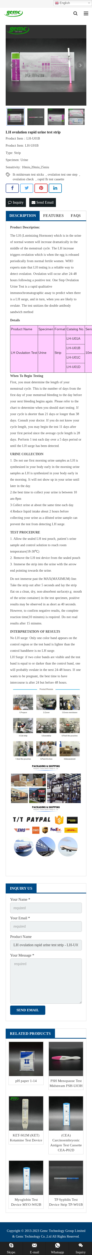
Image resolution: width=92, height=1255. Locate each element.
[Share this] (12, 188)
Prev (12, 65)
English (64, 3)
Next (80, 65)
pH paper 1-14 (26, 1081)
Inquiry (18, 202)
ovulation (27, 254)
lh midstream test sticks (28, 174)
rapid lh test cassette (51, 179)
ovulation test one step (62, 174)
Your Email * (20, 918)
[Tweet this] (26, 188)
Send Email (44, 202)
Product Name (21, 937)
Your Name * (20, 899)
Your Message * (22, 955)
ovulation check (23, 179)
